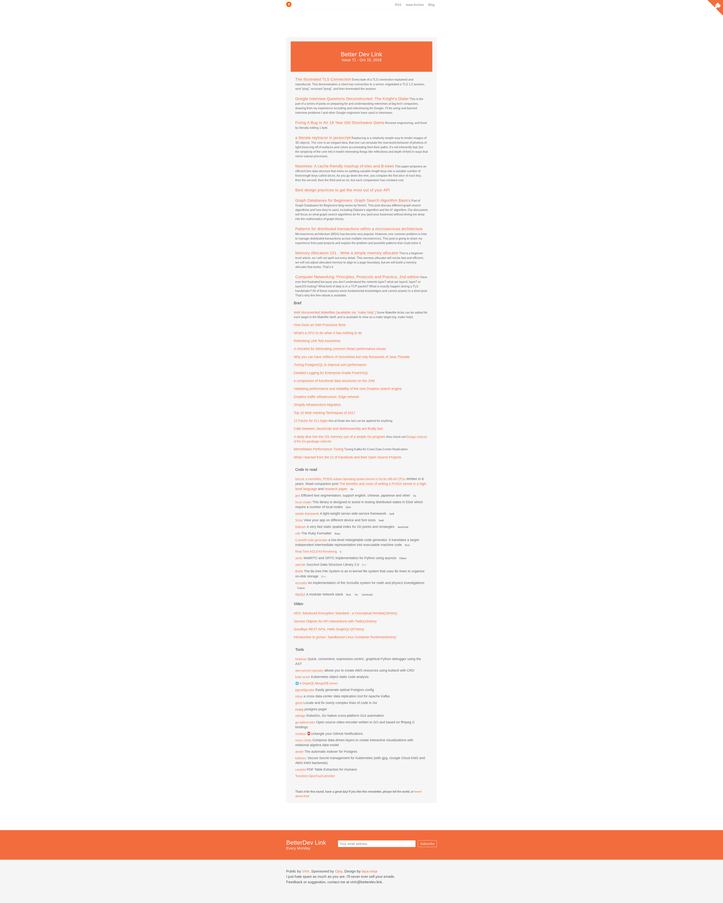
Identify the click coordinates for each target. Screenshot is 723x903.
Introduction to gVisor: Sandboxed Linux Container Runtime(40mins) (345, 637)
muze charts (303, 740)
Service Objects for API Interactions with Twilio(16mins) (335, 621)
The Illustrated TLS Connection (323, 79)
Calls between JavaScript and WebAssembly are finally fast (338, 429)
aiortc (299, 558)
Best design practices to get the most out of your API (342, 190)
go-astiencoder (305, 722)
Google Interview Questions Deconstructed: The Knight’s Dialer (352, 98)
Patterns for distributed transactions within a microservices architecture (359, 229)
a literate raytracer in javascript (323, 137)
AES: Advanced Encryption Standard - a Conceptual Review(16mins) (345, 613)
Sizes (299, 520)
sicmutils (301, 583)
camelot (300, 769)
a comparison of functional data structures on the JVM (334, 381)
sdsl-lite (300, 564)
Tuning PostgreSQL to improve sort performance (330, 365)
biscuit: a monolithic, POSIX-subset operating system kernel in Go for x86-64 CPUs (350, 479)
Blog (431, 4)
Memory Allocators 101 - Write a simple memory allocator (346, 253)
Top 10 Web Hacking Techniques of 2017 (324, 413)
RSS (398, 4)
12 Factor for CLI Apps (311, 421)
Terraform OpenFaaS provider (315, 776)
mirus (299, 696)
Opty (338, 871)
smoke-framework (307, 513)
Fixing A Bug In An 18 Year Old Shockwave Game (339, 122)
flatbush (300, 526)
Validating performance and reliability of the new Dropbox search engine (348, 389)
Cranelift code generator (311, 540)
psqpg (299, 709)
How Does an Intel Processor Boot (319, 325)
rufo (297, 533)
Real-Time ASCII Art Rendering (316, 551)
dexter (299, 751)
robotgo (300, 715)
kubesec (301, 758)
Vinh (305, 871)
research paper (336, 489)
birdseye (301, 659)
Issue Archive (415, 4)
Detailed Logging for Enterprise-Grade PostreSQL (331, 373)
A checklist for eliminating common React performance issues (340, 349)
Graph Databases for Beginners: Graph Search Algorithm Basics (353, 200)
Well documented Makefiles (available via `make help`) (335, 312)
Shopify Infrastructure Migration (317, 405)
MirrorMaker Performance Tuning (318, 449)
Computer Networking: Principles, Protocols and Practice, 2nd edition (357, 277)
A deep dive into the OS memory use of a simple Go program (339, 437)
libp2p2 (300, 594)
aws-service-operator (309, 670)
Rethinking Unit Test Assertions (317, 341)
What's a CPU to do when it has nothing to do (328, 333)
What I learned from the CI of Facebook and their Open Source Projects (347, 457)
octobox (300, 733)
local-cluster (303, 502)
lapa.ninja (369, 871)
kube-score (302, 677)
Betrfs (299, 571)
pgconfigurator (304, 690)
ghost (299, 703)
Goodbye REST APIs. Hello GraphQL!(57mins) (329, 629)
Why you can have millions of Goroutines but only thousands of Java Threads (352, 357)
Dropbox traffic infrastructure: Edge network (326, 397)
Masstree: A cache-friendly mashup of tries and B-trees (344, 166)
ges (297, 495)
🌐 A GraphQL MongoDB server (316, 683)
